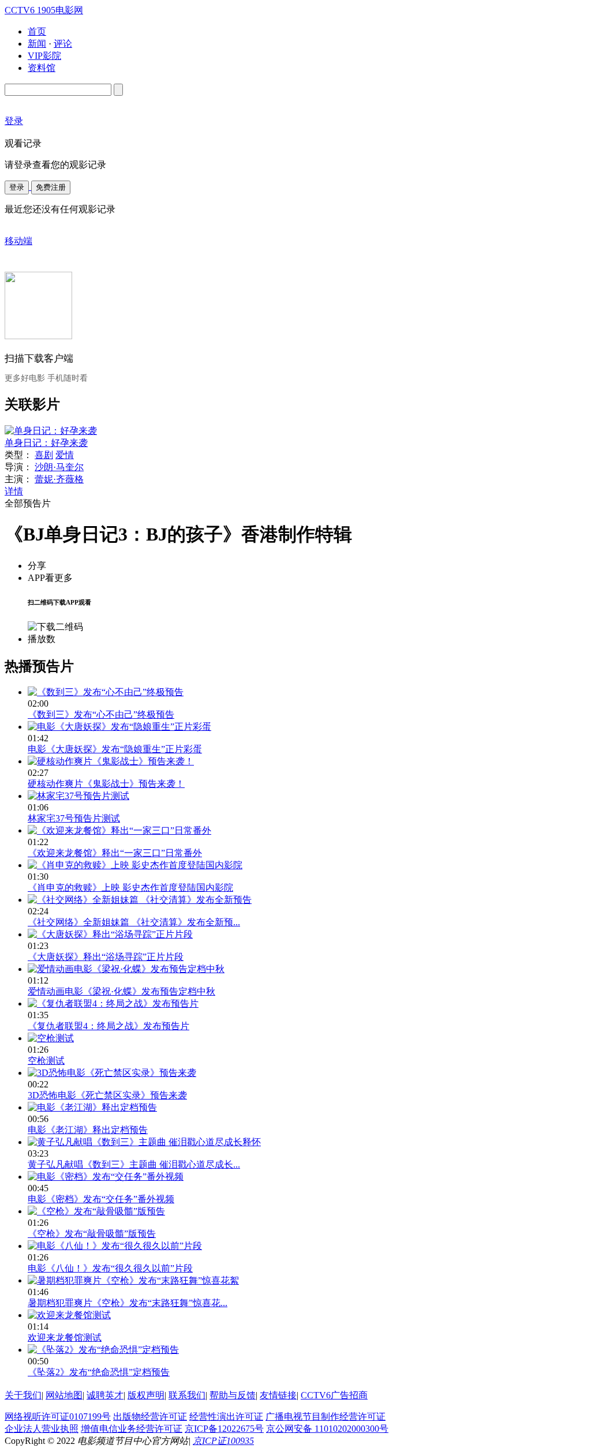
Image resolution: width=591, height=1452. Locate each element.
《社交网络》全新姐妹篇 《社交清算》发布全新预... (134, 922)
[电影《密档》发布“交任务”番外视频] (106, 1176)
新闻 (37, 43)
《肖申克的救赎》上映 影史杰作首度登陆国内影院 (130, 887)
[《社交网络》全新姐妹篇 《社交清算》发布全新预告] (140, 900)
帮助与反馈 (233, 1395)
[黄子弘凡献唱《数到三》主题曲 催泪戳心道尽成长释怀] (144, 1142)
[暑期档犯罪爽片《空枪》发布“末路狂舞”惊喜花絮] (133, 1280)
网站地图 (64, 1395)
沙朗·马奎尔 (59, 467)
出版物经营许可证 (150, 1416)
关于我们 (23, 1395)
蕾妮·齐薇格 (59, 479)
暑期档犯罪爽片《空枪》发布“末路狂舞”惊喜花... (127, 1303)
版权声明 (146, 1395)
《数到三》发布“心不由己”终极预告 (101, 714)
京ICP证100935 (223, 1441)
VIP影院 (44, 56)
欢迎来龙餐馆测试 (65, 1337)
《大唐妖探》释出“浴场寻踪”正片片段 (106, 957)
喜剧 (44, 455)
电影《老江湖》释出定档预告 (88, 1130)
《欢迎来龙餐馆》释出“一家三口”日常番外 (115, 853)
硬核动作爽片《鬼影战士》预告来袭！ (106, 784)
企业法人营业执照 (41, 1429)
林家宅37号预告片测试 (74, 818)
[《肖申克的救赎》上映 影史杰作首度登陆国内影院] (135, 865)
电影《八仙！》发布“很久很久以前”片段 (110, 1268)
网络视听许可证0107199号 (58, 1416)
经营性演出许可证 (226, 1416)
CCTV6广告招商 (334, 1395)
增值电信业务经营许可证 (131, 1429)
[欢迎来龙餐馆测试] (69, 1315)
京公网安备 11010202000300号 (327, 1429)
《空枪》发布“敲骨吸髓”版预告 (92, 1234)
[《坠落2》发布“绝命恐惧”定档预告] (103, 1350)
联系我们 (187, 1395)
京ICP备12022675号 (224, 1429)
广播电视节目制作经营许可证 (325, 1416)
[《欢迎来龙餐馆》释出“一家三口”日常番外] (119, 830)
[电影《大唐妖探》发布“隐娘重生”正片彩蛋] (119, 726)
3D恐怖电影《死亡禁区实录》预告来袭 (107, 1095)
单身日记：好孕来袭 (46, 443)
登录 (16, 187)
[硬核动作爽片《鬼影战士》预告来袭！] (111, 761)
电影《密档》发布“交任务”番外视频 (101, 1199)
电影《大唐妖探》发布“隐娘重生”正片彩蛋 (115, 749)
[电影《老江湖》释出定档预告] (92, 1107)
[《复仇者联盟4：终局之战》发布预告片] (113, 1003)
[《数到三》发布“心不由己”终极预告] (106, 692)
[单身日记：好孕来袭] (51, 431)
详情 (14, 491)
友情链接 (278, 1395)
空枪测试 (46, 1060)
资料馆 (41, 68)
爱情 (64, 455)
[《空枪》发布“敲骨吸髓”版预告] (96, 1211)
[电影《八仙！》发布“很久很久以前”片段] (115, 1246)
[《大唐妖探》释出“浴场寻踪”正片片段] (110, 934)
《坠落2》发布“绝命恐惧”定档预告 (99, 1372)
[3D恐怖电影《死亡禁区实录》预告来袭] (112, 1073)
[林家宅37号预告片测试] (78, 796)
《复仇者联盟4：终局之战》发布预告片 (108, 1026)
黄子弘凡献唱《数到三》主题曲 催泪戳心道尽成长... (134, 1164)
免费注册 (51, 187)
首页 (37, 31)
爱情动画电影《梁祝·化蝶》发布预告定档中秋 (121, 991)
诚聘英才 (105, 1395)
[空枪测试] (51, 1038)
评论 (63, 43)
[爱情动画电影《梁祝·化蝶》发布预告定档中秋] (126, 969)
